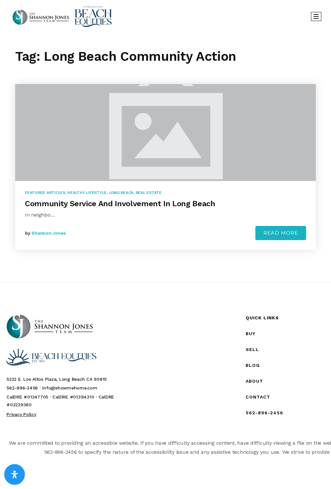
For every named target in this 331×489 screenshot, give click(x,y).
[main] (165, 157)
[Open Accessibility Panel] (14, 474)
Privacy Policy (21, 414)
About (254, 381)
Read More (280, 233)
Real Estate (149, 192)
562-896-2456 (264, 412)
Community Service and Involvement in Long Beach (120, 203)
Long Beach (121, 192)
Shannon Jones (48, 233)
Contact (258, 396)
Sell (252, 349)
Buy (250, 333)
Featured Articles (45, 192)
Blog (253, 365)
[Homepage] (62, 16)
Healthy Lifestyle (87, 192)
